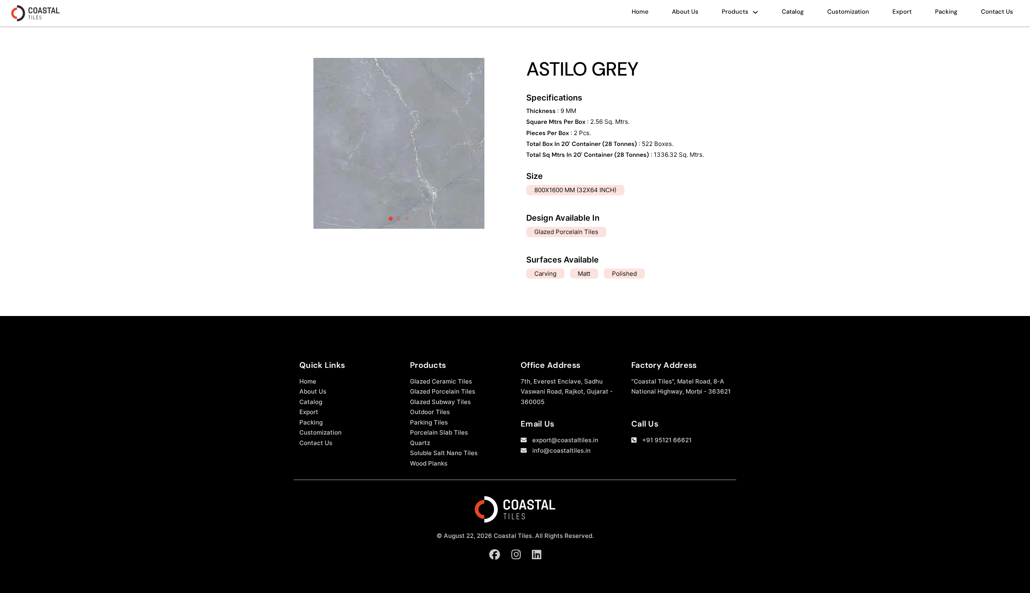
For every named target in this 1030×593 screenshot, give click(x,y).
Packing (946, 12)
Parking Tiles (429, 422)
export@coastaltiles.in (565, 440)
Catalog (793, 12)
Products (735, 12)
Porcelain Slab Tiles (439, 432)
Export (902, 12)
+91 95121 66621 (667, 440)
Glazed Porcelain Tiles (442, 391)
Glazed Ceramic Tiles (441, 381)
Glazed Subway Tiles (440, 402)
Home (640, 12)
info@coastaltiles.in (561, 450)
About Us (685, 12)
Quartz (420, 443)
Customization (848, 12)
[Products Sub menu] (755, 14)
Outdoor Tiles (430, 412)
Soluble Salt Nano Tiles (444, 453)
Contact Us (997, 12)
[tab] (391, 219)
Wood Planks (428, 463)
